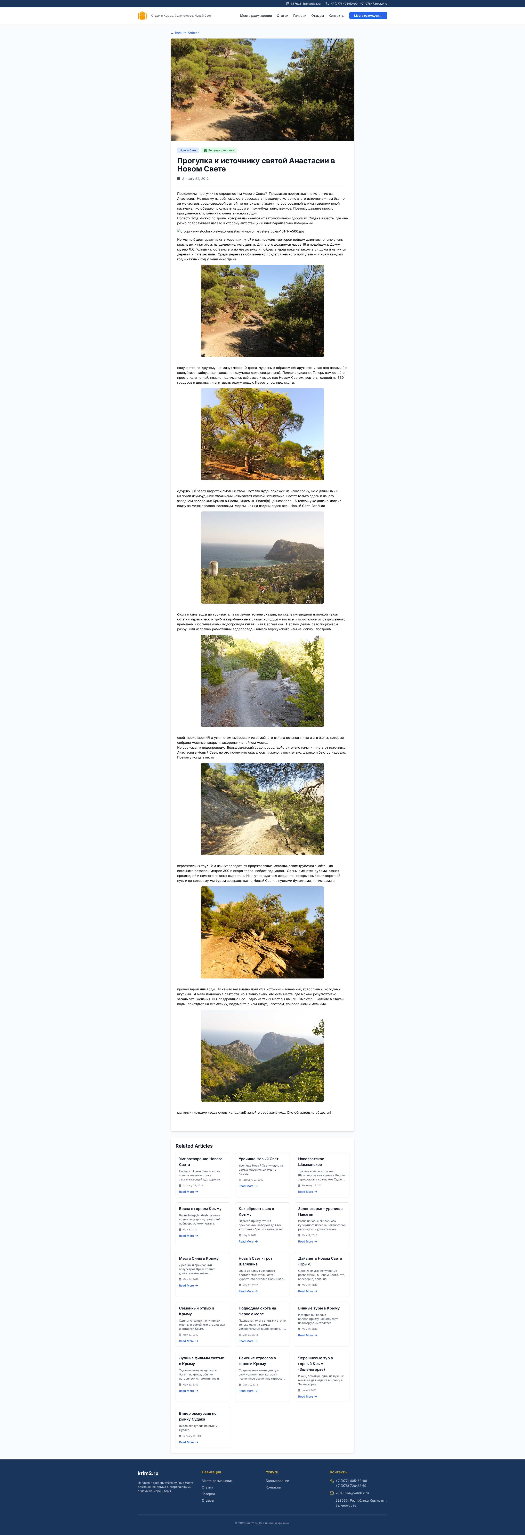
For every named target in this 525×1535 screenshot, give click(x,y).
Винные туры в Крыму (319, 1308)
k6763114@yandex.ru (352, 1493)
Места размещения (256, 16)
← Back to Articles (185, 33)
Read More (187, 1191)
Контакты (336, 16)
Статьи (282, 16)
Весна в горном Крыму (200, 1208)
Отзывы (317, 16)
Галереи (299, 16)
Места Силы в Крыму (199, 1258)
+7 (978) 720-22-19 (373, 3)
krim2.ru (148, 1473)
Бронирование (277, 1481)
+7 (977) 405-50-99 (344, 3)
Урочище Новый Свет (258, 1159)
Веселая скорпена (221, 150)
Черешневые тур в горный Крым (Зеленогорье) (315, 1364)
